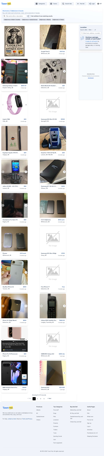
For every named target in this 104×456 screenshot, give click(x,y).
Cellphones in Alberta (45, 19)
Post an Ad (90, 419)
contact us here (12, 419)
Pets (54, 416)
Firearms (55, 423)
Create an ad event (91, 41)
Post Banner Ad (91, 433)
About (88, 410)
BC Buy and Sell (74, 413)
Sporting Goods (57, 436)
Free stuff (56, 410)
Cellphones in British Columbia (12, 19)
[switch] (29, 16)
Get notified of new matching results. (42, 16)
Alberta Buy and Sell (75, 410)
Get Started (91, 78)
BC (37, 413)
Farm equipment (57, 443)
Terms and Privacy (27, 419)
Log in (88, 426)
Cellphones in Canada (17, 11)
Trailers (55, 429)
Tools (54, 433)
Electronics (6, 11)
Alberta (38, 410)
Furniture (55, 426)
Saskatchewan (40, 416)
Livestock (56, 419)
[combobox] (91, 30)
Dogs (54, 413)
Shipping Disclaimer (92, 436)
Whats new (90, 416)
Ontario (38, 419)
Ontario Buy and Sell (75, 421)
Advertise (89, 429)
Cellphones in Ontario (58, 19)
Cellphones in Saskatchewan (29, 19)
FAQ (88, 413)
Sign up (89, 423)
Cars (54, 439)
